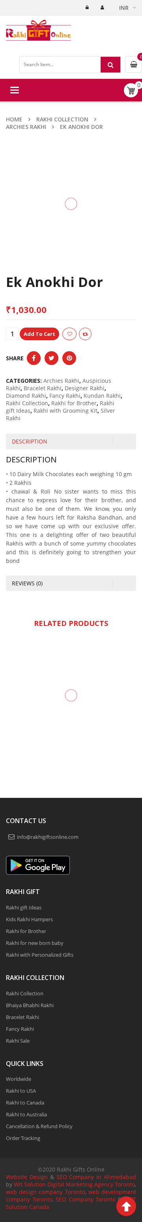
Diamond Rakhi (26, 395)
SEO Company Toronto (86, 1199)
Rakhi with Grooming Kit (65, 410)
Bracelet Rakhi (43, 388)
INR (124, 7)
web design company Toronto (45, 1192)
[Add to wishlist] (95, 334)
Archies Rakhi (26, 126)
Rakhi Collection (62, 119)
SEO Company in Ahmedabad (96, 1177)
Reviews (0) (27, 583)
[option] (71, 718)
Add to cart (64, 333)
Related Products (71, 623)
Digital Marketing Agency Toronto (90, 1184)
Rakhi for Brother (74, 403)
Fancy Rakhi (64, 395)
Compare (110, 334)
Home (14, 119)
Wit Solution (30, 1184)
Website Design (27, 1177)
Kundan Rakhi (102, 395)
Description (29, 441)
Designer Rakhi (85, 388)
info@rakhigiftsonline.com (47, 836)
